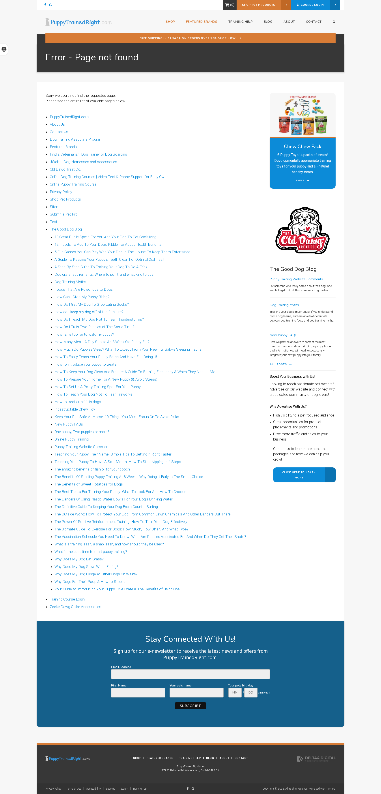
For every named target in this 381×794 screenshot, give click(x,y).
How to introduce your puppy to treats (85, 364)
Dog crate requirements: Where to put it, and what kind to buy (103, 274)
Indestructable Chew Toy (74, 409)
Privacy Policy (61, 192)
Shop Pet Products (258, 5)
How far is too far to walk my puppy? (84, 334)
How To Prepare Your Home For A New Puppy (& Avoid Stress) (105, 379)
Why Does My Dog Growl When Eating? (86, 566)
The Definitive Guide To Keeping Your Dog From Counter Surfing (106, 506)
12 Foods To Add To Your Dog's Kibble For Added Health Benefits (108, 244)
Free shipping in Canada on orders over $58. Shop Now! (188, 38)
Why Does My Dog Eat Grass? (79, 559)
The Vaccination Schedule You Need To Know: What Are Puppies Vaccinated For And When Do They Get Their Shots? (150, 536)
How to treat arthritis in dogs (77, 402)
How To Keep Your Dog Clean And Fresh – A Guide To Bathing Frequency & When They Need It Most (136, 372)
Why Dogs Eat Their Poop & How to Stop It (89, 581)
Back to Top (140, 788)
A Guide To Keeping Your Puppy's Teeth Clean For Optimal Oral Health (110, 259)
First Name (119, 685)
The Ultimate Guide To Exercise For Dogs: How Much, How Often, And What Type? (121, 529)
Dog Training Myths (70, 282)
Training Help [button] (240, 22)
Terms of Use (73, 788)
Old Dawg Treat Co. (65, 169)
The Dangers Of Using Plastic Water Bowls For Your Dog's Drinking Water (113, 499)
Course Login (311, 5)
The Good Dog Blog (66, 229)
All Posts (278, 364)
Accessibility (93, 788)
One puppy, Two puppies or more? (81, 432)
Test (53, 221)
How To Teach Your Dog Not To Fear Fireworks (93, 394)
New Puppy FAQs (68, 424)
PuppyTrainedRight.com (69, 117)
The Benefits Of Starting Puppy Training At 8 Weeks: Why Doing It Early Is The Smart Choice (128, 476)
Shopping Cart (227, 5)
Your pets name (181, 685)
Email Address (121, 667)
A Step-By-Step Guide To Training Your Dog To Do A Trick (100, 267)
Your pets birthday (240, 685)
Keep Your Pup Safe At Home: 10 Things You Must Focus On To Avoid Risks (116, 417)
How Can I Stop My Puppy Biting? (81, 297)
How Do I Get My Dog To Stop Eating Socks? (91, 304)
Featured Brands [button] (201, 22)
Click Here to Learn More (299, 474)
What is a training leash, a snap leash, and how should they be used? (109, 544)
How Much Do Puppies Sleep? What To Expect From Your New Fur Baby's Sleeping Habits (128, 349)
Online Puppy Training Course (73, 184)
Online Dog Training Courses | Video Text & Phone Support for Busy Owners (111, 177)
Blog (268, 22)
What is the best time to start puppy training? (90, 551)
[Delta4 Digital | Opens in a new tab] (316, 758)
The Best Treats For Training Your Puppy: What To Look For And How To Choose (120, 491)
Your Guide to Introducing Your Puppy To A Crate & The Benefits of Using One (117, 589)
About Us (57, 124)
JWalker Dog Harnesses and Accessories (83, 162)
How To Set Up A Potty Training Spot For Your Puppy (97, 387)
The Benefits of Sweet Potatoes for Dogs (88, 484)
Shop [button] (170, 22)
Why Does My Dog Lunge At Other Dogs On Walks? (96, 574)
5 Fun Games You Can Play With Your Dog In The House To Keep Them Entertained (122, 252)
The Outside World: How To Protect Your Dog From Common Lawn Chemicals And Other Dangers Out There (142, 514)
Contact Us (59, 132)
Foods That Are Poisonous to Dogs (83, 289)
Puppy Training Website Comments (83, 446)
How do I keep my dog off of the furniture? (88, 312)
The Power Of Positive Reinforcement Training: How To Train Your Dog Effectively (120, 521)
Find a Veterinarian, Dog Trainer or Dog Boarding (88, 154)
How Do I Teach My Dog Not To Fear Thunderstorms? (99, 319)
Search (124, 788)
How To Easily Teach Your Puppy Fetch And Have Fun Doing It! (105, 357)
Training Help (190, 758)
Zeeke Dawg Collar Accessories (75, 606)
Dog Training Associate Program (76, 139)
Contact (314, 22)
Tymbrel (331, 788)
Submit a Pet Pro (64, 214)
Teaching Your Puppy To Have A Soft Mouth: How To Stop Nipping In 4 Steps (117, 461)
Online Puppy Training (71, 439)
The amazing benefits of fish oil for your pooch (92, 469)
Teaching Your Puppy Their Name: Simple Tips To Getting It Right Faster (112, 454)
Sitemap (57, 207)
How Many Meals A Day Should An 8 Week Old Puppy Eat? (101, 342)
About (289, 22)
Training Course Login (67, 599)
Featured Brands (63, 147)
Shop (137, 758)
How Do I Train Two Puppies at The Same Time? (94, 327)
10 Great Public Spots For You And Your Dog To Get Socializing (105, 237)
